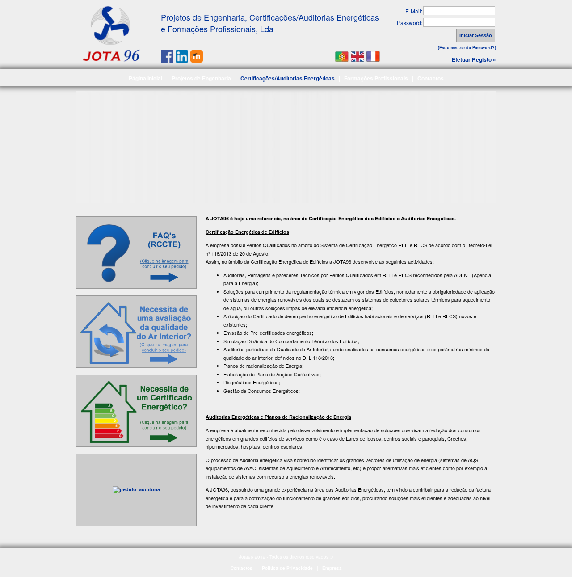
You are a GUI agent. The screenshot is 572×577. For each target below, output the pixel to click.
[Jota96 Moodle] (196, 59)
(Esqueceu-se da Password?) (467, 48)
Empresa (332, 568)
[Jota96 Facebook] (167, 59)
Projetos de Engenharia (201, 78)
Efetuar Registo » (474, 59)
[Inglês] (357, 55)
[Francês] (373, 55)
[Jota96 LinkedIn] (182, 59)
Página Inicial (145, 78)
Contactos (430, 78)
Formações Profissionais (376, 78)
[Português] (342, 55)
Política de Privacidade (287, 568)
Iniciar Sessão (475, 35)
